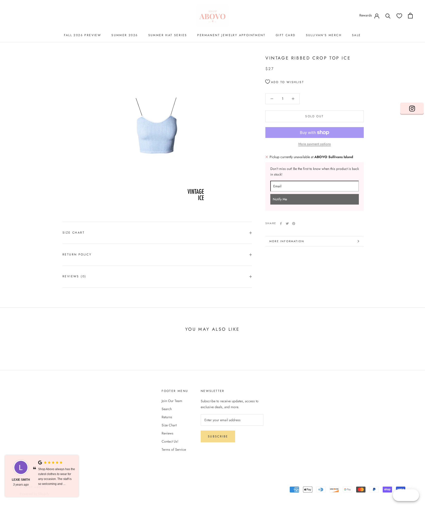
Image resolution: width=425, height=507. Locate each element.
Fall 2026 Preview (82, 35)
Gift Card (286, 35)
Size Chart (73, 232)
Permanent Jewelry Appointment (231, 35)
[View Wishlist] (399, 15)
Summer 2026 (124, 35)
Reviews (167, 433)
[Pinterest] (293, 223)
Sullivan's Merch (324, 35)
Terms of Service (174, 449)
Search (167, 408)
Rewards (365, 15)
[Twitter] (287, 223)
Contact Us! (170, 441)
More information (286, 241)
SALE (356, 35)
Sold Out (314, 116)
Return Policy (76, 254)
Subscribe (218, 436)
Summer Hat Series (167, 35)
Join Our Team (172, 400)
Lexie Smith (21, 479)
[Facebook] (280, 223)
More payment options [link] (314, 143)
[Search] (388, 15)
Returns (167, 417)
